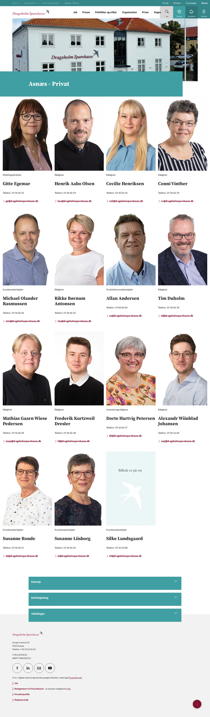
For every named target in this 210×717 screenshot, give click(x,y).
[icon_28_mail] (39, 668)
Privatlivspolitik (22, 694)
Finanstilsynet (75, 677)
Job (16, 683)
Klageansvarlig (21, 700)
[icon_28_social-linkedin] (28, 668)
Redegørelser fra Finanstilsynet (29, 689)
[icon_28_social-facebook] (17, 668)
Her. (69, 688)
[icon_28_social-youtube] (50, 668)
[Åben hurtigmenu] (197, 704)
